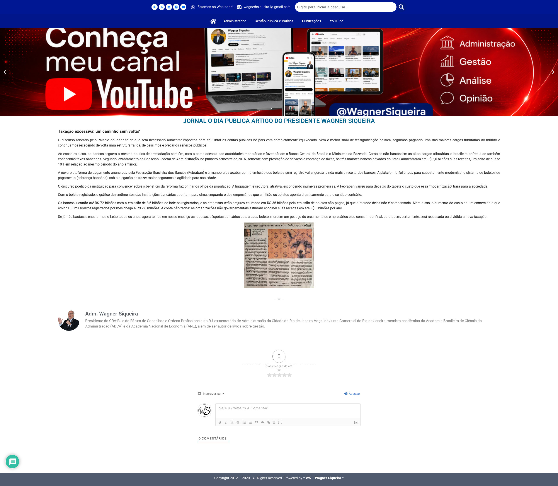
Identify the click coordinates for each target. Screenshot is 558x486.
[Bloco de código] (262, 422)
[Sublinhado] (232, 422)
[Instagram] (154, 7)
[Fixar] (238, 422)
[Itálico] (226, 422)
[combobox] (345, 7)
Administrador (234, 21)
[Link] (268, 422)
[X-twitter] (162, 7)
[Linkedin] (169, 7)
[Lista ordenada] (244, 422)
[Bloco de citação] (256, 422)
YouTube (337, 21)
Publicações (311, 21)
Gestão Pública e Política (274, 21)
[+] (280, 422)
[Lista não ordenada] (250, 422)
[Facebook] (176, 7)
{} (274, 422)
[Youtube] (183, 7)
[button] (5, 72)
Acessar (354, 393)
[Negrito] (220, 422)
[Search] (401, 7)
